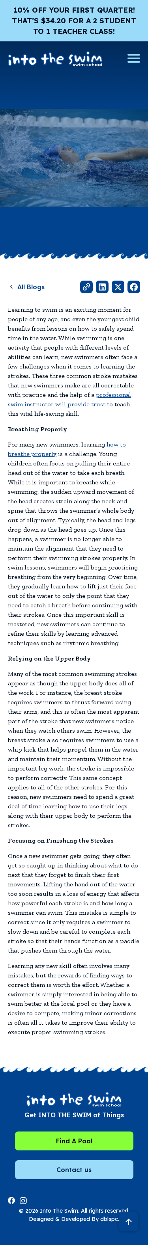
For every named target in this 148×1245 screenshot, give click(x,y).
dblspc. (109, 1219)
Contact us (74, 1170)
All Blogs (31, 287)
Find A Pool (74, 1141)
